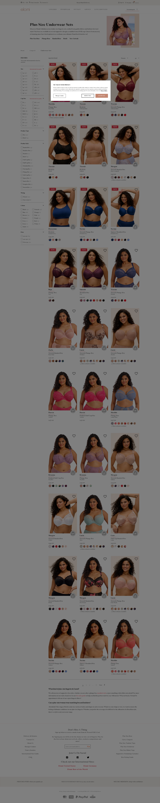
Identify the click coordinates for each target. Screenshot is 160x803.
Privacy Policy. (104, 90)
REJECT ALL (87, 95)
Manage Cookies (60, 95)
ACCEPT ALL (101, 95)
